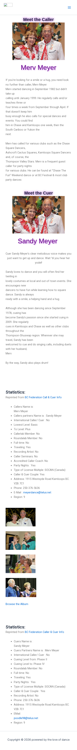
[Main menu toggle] (69, 7)
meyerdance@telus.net (37, 492)
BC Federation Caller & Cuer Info (44, 632)
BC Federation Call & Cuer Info (43, 397)
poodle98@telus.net (26, 718)
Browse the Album (17, 604)
